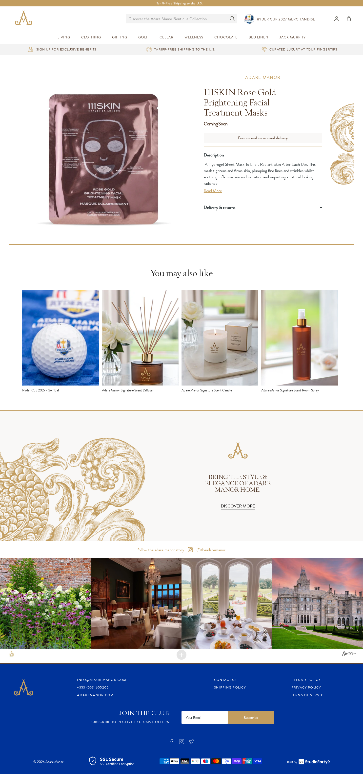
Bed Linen (258, 37)
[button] (45, 603)
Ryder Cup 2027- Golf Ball (41, 390)
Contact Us (225, 679)
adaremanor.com (95, 695)
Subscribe (251, 717)
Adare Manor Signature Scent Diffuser (128, 390)
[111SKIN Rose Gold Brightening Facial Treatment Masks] (103, 156)
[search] (176, 18)
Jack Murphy (293, 37)
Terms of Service (308, 695)
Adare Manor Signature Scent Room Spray (290, 390)
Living (64, 37)
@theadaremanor (210, 550)
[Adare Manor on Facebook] (171, 743)
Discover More (238, 506)
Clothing (91, 37)
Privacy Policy (306, 687)
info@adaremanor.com (101, 679)
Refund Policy (306, 679)
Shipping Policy (230, 687)
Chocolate (226, 37)
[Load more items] (181, 655)
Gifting (119, 37)
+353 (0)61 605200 (93, 687)
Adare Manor (263, 77)
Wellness (193, 37)
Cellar (166, 37)
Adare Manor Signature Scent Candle (207, 390)
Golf (143, 37)
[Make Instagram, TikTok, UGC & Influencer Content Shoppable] (349, 654)
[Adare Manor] (25, 19)
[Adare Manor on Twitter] (191, 743)
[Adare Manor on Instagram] (181, 743)
